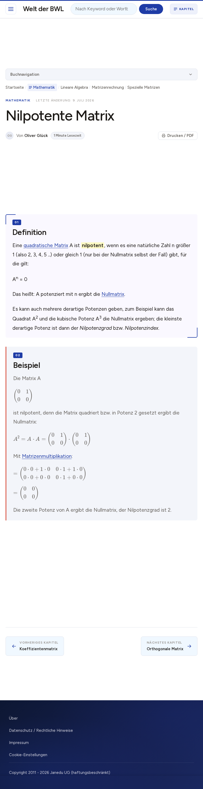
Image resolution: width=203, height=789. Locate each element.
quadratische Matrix (46, 245)
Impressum (19, 742)
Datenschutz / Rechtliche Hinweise (41, 730)
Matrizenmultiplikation (47, 456)
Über (13, 718)
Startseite (15, 87)
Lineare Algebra (74, 87)
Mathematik (44, 87)
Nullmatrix (113, 294)
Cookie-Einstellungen (28, 754)
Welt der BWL (43, 9)
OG (9, 135)
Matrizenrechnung (108, 87)
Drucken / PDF (180, 135)
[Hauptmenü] (11, 9)
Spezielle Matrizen (143, 87)
